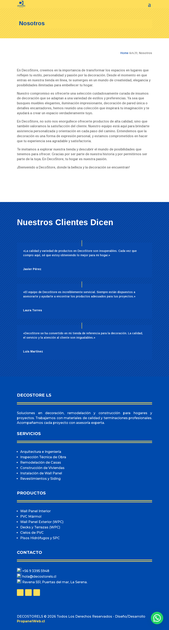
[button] (157, 618)
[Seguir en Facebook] (20, 592)
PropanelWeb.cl (31, 621)
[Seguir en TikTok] (36, 592)
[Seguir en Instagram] (28, 592)
